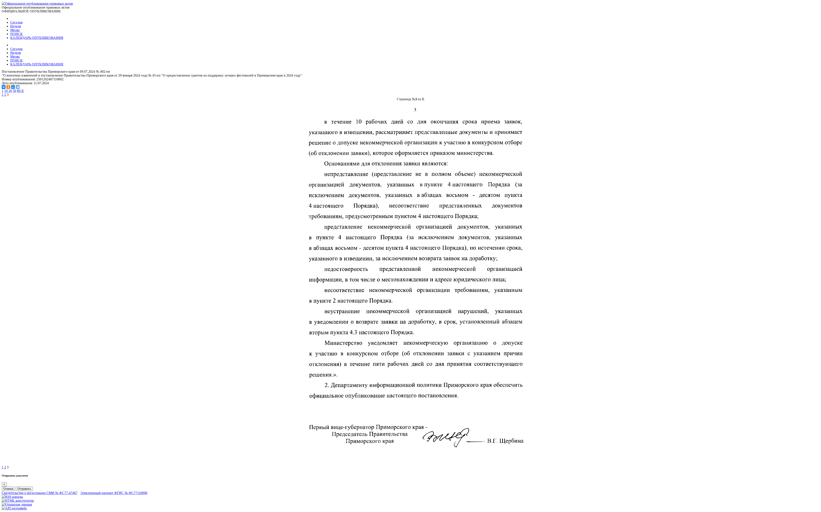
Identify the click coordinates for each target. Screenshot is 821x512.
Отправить (24, 488)
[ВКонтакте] (4, 87)
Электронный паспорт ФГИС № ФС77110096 (113, 493)
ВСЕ (20, 91)
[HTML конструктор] (18, 500)
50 (14, 91)
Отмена (8, 488)
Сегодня (16, 22)
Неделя (15, 26)
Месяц (15, 30)
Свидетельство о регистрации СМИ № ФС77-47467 (39, 493)
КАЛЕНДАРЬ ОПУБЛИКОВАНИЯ (36, 38)
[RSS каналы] (12, 497)
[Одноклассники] (8, 87)
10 (6, 91)
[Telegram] (18, 87)
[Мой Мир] (13, 87)
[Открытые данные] (17, 504)
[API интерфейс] (14, 508)
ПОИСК (16, 34)
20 (10, 91)
